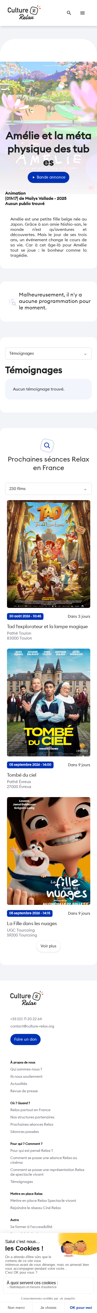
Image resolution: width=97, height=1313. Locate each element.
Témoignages (21, 1182)
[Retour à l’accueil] (24, 13)
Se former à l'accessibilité (31, 1227)
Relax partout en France (30, 1110)
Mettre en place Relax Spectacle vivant (43, 1201)
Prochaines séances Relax (31, 1124)
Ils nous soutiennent (26, 1076)
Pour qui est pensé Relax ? (31, 1151)
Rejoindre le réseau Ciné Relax (35, 1208)
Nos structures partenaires (32, 1117)
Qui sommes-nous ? (26, 1069)
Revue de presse (24, 1091)
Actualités (18, 1084)
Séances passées (24, 1132)
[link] (69, 13)
